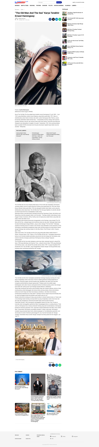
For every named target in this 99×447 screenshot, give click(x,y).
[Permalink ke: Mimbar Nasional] (16, 19)
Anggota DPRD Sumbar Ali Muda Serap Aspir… (75, 52)
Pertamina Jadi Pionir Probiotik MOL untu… (75, 58)
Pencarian (59, 2)
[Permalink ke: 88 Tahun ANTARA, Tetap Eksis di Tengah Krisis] (54, 407)
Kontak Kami (18, 438)
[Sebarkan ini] (50, 19)
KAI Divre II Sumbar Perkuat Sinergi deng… (74, 30)
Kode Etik (28, 438)
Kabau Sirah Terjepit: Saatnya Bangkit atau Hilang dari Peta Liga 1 (52, 134)
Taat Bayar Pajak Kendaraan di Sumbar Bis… (75, 13)
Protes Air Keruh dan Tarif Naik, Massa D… (75, 41)
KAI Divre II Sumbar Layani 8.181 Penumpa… (75, 35)
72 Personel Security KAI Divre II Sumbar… (75, 63)
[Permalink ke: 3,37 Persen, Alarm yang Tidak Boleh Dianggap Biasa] (22, 408)
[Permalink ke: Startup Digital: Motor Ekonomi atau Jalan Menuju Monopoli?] (22, 379)
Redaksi (17, 435)
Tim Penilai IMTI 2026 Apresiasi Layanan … (75, 19)
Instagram (75, 436)
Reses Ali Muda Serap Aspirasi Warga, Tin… (75, 47)
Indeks (27, 435)
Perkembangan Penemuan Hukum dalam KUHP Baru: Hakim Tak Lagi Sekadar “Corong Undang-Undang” (38, 136)
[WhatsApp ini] (59, 19)
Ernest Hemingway (20, 359)
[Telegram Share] (56, 19)
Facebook (54, 436)
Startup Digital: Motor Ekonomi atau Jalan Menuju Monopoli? (22, 134)
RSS (52, 438)
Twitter (64, 436)
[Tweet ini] (53, 19)
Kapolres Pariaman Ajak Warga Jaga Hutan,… (75, 24)
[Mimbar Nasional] (22, 2)
